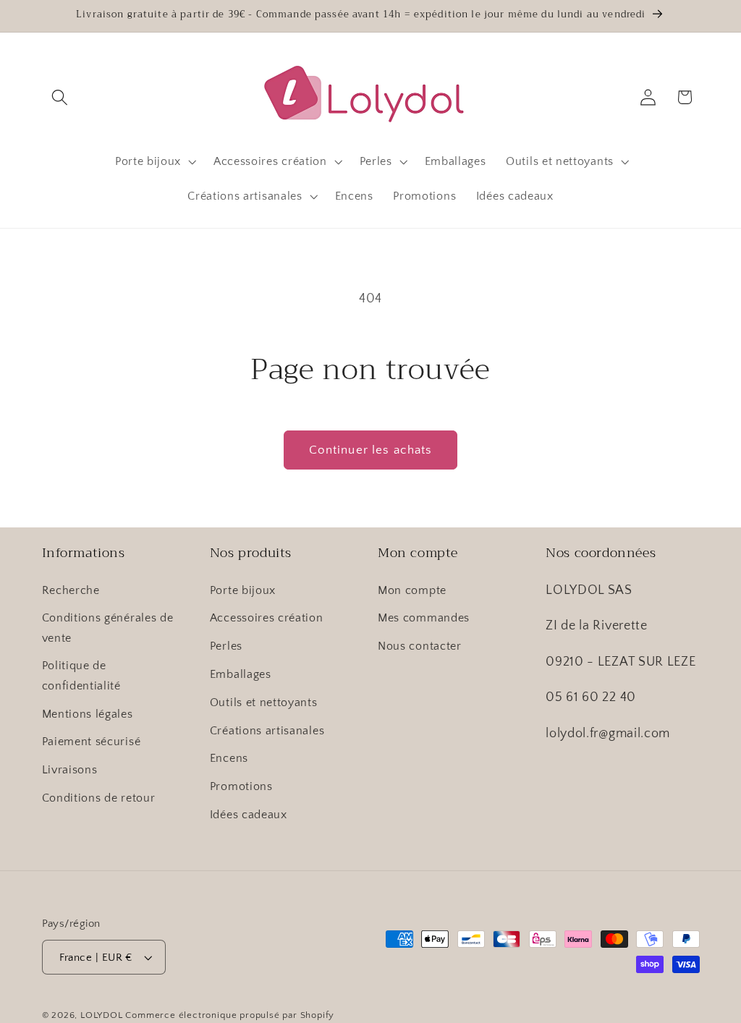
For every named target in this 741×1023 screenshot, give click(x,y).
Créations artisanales (267, 730)
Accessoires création (266, 617)
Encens (229, 758)
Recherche (71, 590)
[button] (60, 97)
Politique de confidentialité (81, 675)
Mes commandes (424, 617)
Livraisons (70, 769)
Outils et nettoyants (264, 702)
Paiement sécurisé (91, 741)
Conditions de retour (99, 798)
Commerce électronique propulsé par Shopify (229, 1015)
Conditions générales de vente (108, 627)
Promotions (241, 786)
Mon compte (412, 590)
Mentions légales (87, 714)
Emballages (240, 674)
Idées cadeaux (248, 814)
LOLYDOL (101, 1015)
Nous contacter (420, 646)
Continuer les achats (371, 450)
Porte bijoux (243, 590)
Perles (226, 646)
